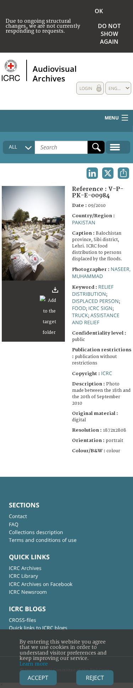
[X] (107, 173)
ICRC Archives (25, 568)
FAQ (13, 524)
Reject (95, 678)
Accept (38, 678)
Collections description (36, 532)
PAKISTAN (83, 222)
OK (99, 11)
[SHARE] (123, 173)
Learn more (34, 664)
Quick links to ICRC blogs (38, 627)
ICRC (106, 373)
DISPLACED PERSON (95, 301)
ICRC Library (23, 575)
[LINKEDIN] (92, 173)
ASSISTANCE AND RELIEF (96, 319)
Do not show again (109, 34)
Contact (18, 516)
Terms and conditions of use (43, 540)
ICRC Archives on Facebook (40, 584)
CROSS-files (22, 620)
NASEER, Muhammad (101, 272)
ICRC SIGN (100, 308)
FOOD (79, 308)
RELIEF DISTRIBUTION (92, 290)
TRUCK (80, 315)
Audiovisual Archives (55, 73)
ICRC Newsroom (28, 591)
